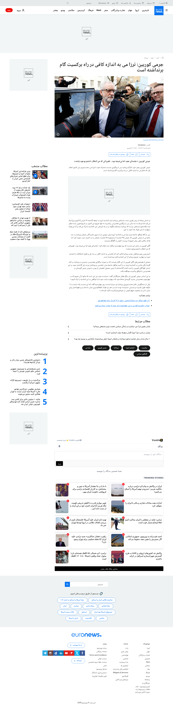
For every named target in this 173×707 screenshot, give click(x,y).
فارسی (162, 3)
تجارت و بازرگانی (118, 10)
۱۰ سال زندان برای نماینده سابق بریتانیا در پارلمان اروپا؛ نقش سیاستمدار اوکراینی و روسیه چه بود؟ (112, 339)
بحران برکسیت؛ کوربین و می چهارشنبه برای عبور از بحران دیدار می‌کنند (122, 306)
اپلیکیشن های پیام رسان (120, 669)
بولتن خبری (124, 651)
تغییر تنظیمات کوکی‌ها (99, 676)
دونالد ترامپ (90, 606)
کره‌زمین (81, 10)
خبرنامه (79, 660)
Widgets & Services (120, 672)
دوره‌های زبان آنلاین (122, 679)
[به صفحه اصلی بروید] (159, 10)
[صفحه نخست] (163, 58)
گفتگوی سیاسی (142, 353)
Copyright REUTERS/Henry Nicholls (153, 140)
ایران (64, 606)
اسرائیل (84, 612)
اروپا (137, 10)
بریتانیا (146, 58)
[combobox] (80, 3)
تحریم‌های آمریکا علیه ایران (103, 612)
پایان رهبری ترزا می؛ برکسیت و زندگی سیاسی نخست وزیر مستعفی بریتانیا (121, 326)
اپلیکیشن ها (124, 665)
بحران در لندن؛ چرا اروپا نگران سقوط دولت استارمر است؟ (128, 333)
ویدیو (63, 10)
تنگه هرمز (88, 618)
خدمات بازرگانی (101, 651)
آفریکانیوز (125, 676)
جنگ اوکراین (106, 606)
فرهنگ (90, 10)
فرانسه (76, 606)
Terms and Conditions (98, 655)
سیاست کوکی (102, 658)
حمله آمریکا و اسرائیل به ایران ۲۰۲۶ (72, 600)
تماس (105, 665)
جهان (130, 10)
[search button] (68, 3)
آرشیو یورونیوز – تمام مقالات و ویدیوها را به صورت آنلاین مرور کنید (142, 689)
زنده (9, 10)
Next (99, 10)
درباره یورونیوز (102, 648)
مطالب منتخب (39, 166)
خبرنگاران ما (146, 683)
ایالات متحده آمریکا (67, 612)
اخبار (157, 58)
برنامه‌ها (147, 679)
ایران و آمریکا (73, 618)
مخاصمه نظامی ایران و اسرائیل (102, 600)
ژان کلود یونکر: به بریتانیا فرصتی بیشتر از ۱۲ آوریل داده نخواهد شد (124, 300)
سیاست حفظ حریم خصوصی (97, 662)
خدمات (125, 644)
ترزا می (87, 347)
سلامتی (71, 10)
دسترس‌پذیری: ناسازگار (99, 672)
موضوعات (146, 644)
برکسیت (144, 347)
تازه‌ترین (145, 10)
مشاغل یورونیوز (101, 669)
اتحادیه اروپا (130, 347)
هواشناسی (124, 655)
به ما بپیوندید (123, 662)
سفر (106, 10)
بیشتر (105, 644)
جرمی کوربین (102, 347)
